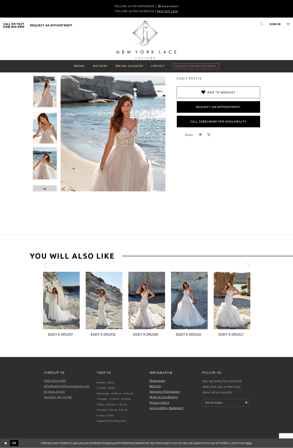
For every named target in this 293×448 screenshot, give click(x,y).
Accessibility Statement (166, 408)
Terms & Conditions (163, 397)
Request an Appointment (218, 107)
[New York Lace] (146, 40)
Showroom (157, 380)
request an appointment (51, 25)
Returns (155, 386)
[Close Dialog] (5, 443)
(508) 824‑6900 (55, 380)
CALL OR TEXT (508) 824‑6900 (13, 25)
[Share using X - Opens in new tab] (208, 134)
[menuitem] (13, 25)
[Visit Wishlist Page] (288, 24)
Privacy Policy (159, 402)
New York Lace (167, 11)
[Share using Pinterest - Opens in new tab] (200, 134)
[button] (275, 24)
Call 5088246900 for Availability (218, 121)
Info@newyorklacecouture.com (66, 386)
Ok (14, 443)
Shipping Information (164, 391)
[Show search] (261, 24)
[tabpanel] (61, 304)
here (249, 443)
